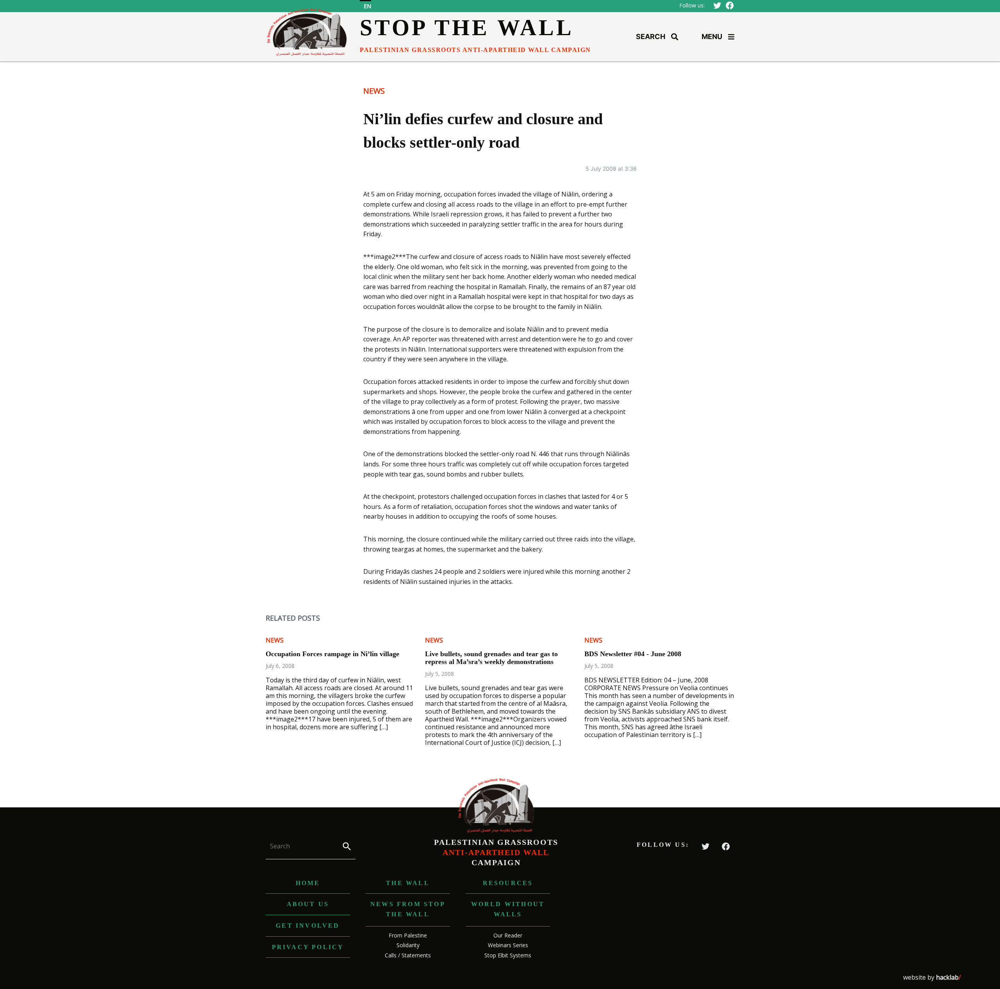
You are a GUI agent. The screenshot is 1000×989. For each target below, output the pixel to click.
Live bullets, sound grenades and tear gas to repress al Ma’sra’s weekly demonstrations (491, 658)
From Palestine (408, 935)
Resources (508, 883)
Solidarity (408, 945)
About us (308, 904)
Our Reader (507, 935)
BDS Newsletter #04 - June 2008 (632, 654)
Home (308, 883)
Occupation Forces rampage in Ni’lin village (332, 654)
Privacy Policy (308, 947)
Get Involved (307, 925)
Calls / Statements (408, 955)
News (374, 91)
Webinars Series (508, 945)
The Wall (408, 883)
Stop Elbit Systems (507, 955)
